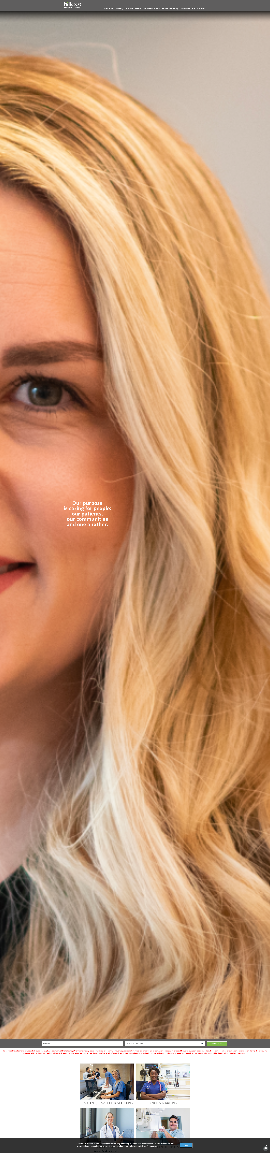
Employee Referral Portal (193, 8)
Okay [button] (186, 1145)
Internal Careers (133, 8)
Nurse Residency (170, 8)
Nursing (119, 8)
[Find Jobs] (217, 1043)
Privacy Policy (146, 1146)
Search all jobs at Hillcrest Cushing (107, 1103)
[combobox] (82, 1043)
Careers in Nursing (163, 1103)
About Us (108, 8)
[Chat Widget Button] (265, 1148)
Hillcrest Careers (152, 8)
